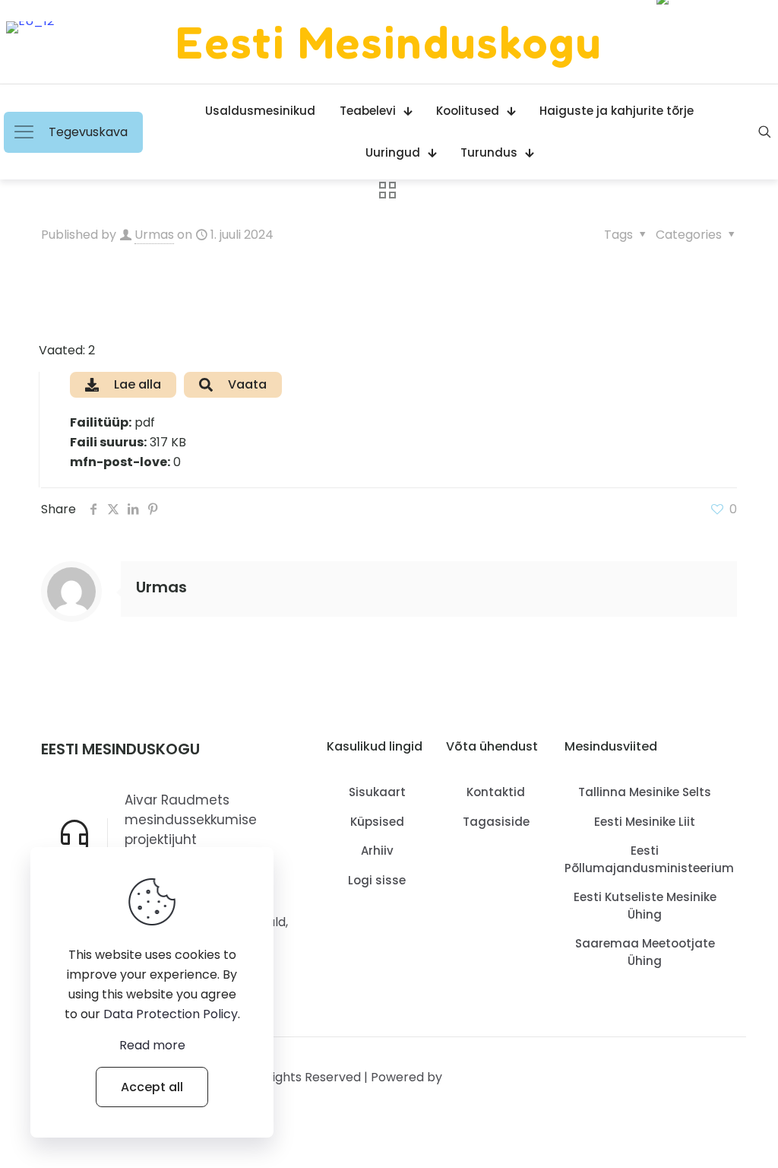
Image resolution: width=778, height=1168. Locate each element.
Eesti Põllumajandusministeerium (645, 859)
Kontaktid (495, 792)
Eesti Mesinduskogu (389, 41)
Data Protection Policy (170, 1014)
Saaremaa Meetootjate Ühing (645, 952)
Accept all (152, 1087)
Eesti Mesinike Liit (644, 822)
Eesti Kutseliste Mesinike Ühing (645, 905)
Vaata (247, 384)
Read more (152, 1045)
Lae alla (137, 384)
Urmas (154, 234)
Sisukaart (377, 792)
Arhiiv (377, 851)
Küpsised (377, 822)
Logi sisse (377, 880)
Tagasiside (496, 822)
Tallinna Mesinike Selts (644, 792)
